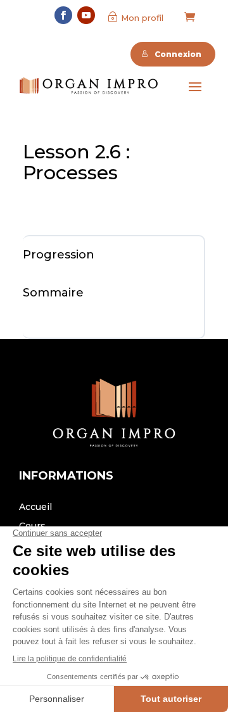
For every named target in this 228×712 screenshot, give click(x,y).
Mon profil (142, 18)
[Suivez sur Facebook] (63, 15)
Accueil (35, 507)
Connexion (178, 54)
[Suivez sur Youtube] (86, 15)
